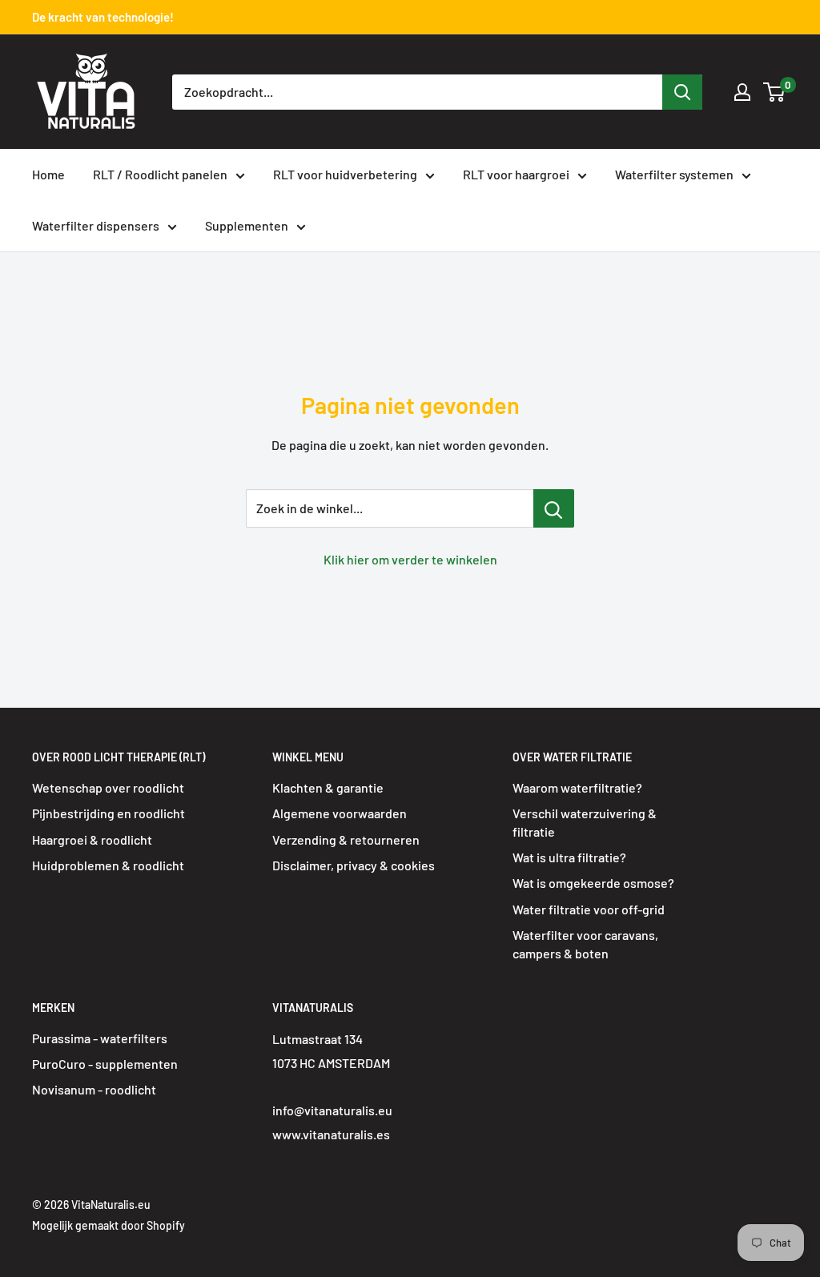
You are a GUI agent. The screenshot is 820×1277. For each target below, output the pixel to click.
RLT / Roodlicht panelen (160, 174)
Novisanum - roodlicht (94, 1089)
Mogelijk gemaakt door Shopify (108, 1225)
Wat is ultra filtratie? (569, 857)
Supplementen (246, 225)
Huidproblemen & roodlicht (108, 865)
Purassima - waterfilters (99, 1038)
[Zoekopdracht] (682, 92)
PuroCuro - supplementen (105, 1063)
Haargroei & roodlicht (92, 839)
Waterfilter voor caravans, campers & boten (585, 943)
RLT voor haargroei (516, 174)
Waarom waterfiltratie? (577, 787)
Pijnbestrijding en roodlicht (108, 813)
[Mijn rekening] (742, 92)
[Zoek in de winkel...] (553, 508)
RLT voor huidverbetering (345, 174)
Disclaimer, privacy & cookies (353, 865)
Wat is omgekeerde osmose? (593, 882)
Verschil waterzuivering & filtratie (584, 821)
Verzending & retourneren (346, 839)
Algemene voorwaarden (339, 813)
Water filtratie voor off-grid (588, 909)
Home (48, 174)
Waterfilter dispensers (95, 225)
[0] (775, 92)
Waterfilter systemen (674, 174)
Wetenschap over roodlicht (108, 787)
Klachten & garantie (328, 787)
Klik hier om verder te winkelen (410, 559)
